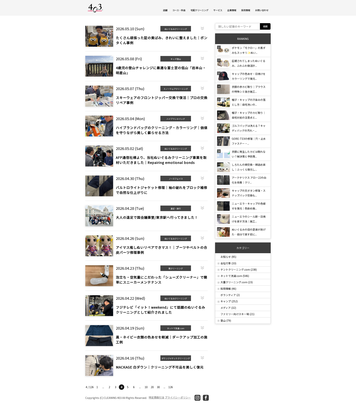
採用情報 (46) (228, 288)
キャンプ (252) (229, 301)
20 (152, 387)
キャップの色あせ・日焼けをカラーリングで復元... (249, 76)
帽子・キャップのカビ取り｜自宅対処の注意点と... (249, 115)
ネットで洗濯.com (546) (234, 276)
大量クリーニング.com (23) (236, 282)
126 (170, 387)
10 (146, 387)
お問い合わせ (261, 10)
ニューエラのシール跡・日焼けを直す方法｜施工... (249, 219)
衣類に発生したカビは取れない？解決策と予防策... (249, 154)
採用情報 (245, 10)
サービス (217, 10)
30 (158, 387)
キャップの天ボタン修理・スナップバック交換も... (249, 193)
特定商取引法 (156, 397)
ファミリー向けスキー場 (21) (237, 314)
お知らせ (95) (228, 257)
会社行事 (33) (228, 263)
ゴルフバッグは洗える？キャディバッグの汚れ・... (249, 128)
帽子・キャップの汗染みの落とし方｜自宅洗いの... (249, 102)
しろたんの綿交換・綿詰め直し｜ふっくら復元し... (249, 167)
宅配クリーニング (199, 10)
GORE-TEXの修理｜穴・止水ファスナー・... (249, 141)
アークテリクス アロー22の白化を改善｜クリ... (249, 180)
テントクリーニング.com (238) (238, 269)
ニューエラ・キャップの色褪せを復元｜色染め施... (249, 206)
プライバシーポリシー (178, 397)
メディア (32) (228, 308)
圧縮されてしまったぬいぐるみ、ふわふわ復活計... (248, 63)
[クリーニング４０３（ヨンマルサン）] (95, 7)
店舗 (165, 10)
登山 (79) (225, 320)
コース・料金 (179, 10)
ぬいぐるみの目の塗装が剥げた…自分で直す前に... (249, 232)
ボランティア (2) (230, 295)
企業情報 (231, 10)
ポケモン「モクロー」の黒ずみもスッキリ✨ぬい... (249, 50)
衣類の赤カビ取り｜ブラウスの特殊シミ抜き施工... (249, 89)
